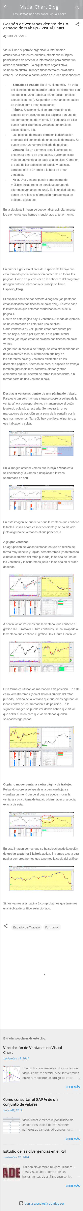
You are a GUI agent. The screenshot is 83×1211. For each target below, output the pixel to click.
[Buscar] (77, 8)
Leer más (73, 1087)
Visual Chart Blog (39, 6)
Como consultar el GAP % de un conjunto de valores (30, 1102)
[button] (77, 25)
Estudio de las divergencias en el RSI (34, 1151)
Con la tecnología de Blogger (44, 1203)
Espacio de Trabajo (26, 927)
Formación (52, 927)
